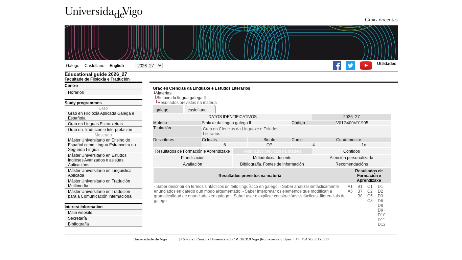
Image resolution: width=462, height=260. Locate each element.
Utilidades (386, 63)
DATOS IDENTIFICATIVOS (232, 116)
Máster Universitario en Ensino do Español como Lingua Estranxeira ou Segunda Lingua (102, 145)
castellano (197, 110)
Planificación (193, 157)
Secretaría (77, 218)
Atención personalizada (351, 157)
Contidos (351, 151)
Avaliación (192, 164)
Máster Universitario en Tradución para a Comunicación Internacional (100, 194)
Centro (71, 85)
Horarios (76, 92)
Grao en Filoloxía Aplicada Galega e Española (101, 116)
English (117, 65)
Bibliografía (78, 224)
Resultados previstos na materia (272, 151)
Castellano (95, 65)
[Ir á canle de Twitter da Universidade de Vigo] (350, 65)
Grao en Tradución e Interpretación (100, 129)
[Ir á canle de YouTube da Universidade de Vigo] (366, 65)
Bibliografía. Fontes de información (272, 164)
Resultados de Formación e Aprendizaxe (192, 151)
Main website (80, 212)
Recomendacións (352, 164)
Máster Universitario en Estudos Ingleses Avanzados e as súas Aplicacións (97, 160)
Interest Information (83, 206)
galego (162, 110)
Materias (163, 93)
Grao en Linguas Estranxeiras (95, 124)
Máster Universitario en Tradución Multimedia (99, 183)
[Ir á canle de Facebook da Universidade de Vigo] (337, 65)
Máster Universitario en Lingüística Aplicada (100, 173)
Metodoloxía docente (272, 157)
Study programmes (83, 103)
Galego (72, 65)
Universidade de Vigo (150, 239)
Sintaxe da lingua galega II (181, 97)
